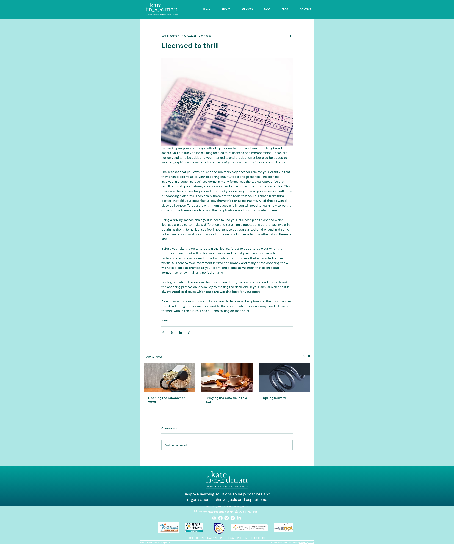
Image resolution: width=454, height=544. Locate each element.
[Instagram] (214, 518)
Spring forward (274, 398)
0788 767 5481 (249, 512)
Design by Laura (306, 542)
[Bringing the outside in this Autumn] (227, 377)
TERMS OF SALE (258, 538)
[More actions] (290, 36)
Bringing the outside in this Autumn (226, 400)
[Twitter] (226, 518)
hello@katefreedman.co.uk (216, 512)
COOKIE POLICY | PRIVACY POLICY (204, 538)
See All (306, 356)
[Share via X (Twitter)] (171, 332)
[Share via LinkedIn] (180, 332)
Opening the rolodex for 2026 (166, 400)
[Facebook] (220, 518)
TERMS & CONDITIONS (236, 538)
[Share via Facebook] (163, 332)
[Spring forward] (284, 377)
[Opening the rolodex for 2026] (169, 377)
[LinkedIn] (233, 518)
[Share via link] (189, 332)
